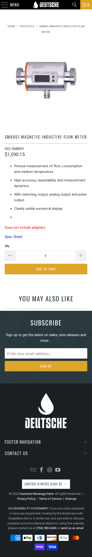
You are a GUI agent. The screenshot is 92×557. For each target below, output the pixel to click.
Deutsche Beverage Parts (37, 494)
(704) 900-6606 (46, 528)
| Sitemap (69, 498)
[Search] (74, 4)
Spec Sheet (13, 237)
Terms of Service (50, 498)
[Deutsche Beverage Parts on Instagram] (50, 470)
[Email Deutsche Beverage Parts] (33, 470)
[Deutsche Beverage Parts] (46, 4)
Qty (7, 246)
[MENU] (2, 4)
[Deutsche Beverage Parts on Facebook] (41, 470)
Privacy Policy (26, 498)
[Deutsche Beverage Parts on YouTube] (58, 470)
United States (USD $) (43, 484)
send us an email (72, 528)
